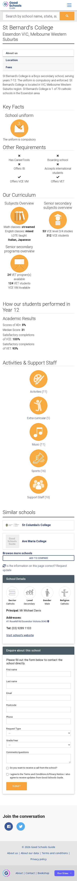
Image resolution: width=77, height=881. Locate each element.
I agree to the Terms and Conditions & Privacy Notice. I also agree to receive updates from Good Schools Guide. (40, 776)
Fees (9, 67)
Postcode (11, 705)
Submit (16, 786)
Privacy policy (38, 859)
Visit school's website (20, 635)
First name (11, 669)
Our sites (62, 873)
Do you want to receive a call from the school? (33, 767)
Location (12, 60)
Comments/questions (17, 752)
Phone (9, 716)
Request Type (13, 728)
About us (12, 53)
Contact (30, 873)
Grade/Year (12, 740)
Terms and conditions (55, 853)
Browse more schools (17, 553)
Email (9, 693)
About (19, 873)
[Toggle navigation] (69, 5)
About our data (30, 853)
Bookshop (43, 873)
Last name (11, 681)
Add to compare (38, 558)
